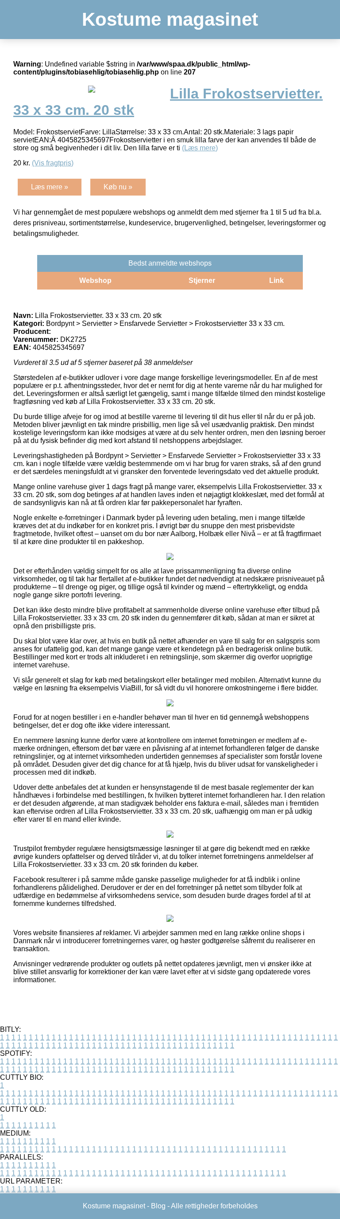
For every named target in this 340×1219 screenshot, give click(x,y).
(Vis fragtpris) (52, 163)
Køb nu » (118, 187)
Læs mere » (49, 187)
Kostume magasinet (170, 19)
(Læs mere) (200, 148)
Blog (158, 1206)
